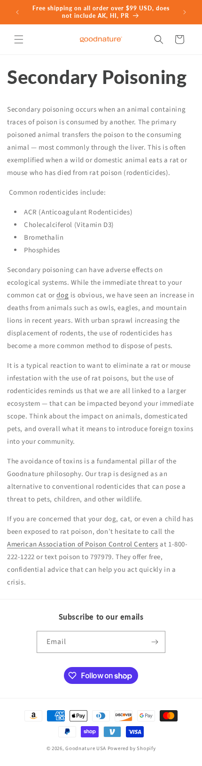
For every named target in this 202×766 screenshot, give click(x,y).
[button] (18, 39)
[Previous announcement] (17, 12)
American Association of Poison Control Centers (82, 544)
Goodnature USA (85, 748)
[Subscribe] (154, 642)
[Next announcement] (184, 12)
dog (62, 295)
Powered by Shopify (132, 748)
